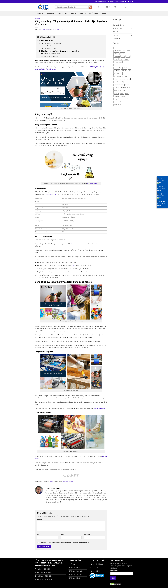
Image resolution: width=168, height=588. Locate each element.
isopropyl (127, 84)
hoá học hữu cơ (118, 28)
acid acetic (73, 244)
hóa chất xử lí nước (118, 84)
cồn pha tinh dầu (118, 67)
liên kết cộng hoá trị (125, 87)
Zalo (160, 183)
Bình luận (40, 519)
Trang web (87, 534)
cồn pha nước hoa (118, 65)
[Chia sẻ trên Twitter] (68, 475)
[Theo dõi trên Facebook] (125, 1)
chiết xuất (122, 53)
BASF (124, 50)
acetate (116, 47)
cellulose (116, 53)
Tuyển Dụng (93, 13)
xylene (120, 101)
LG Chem (116, 87)
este (74, 265)
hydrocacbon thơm (51, 194)
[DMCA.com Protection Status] (115, 584)
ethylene (116, 79)
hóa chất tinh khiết (118, 82)
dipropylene (124, 70)
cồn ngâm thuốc (118, 62)
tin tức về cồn (125, 99)
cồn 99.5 (121, 59)
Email (63, 534)
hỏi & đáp (37, 18)
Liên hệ (103, 13)
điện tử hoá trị (117, 104)
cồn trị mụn (117, 70)
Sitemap (122, 1)
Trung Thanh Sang (57, 29)
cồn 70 (123, 56)
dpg (115, 73)
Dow (130, 70)
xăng (125, 101)
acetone (121, 47)
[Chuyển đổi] (131, 28)
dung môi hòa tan (118, 76)
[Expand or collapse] (104, 37)
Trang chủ (40, 13)
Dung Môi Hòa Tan (119, 25)
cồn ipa (126, 59)
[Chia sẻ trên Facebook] (64, 475)
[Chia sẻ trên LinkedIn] (74, 475)
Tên (38, 534)
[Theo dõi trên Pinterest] (128, 1)
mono (126, 93)
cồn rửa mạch (127, 67)
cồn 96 (115, 59)
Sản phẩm (62, 13)
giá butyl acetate (99, 408)
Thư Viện (73, 13)
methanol (116, 93)
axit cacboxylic (117, 50)
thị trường (122, 96)
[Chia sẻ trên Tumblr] (77, 475)
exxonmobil (122, 79)
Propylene (116, 96)
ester (125, 76)
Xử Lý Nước (116, 38)
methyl (122, 93)
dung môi (119, 73)
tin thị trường (117, 99)
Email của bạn (114, 570)
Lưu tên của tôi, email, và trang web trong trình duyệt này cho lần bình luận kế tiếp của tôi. (64, 542)
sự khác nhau (70, 481)
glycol (128, 79)
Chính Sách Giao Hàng (100, 1)
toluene (116, 101)
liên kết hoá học (118, 90)
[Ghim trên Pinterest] (71, 475)
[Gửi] (90, 7)
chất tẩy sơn (117, 56)
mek (124, 90)
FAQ (116, 1)
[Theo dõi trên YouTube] (132, 1)
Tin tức (82, 13)
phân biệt (64, 481)
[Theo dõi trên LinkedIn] (130, 1)
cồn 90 (128, 56)
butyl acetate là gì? (92, 183)
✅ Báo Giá (110, 1)
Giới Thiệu (50, 13)
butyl (128, 50)
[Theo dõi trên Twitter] (127, 1)
